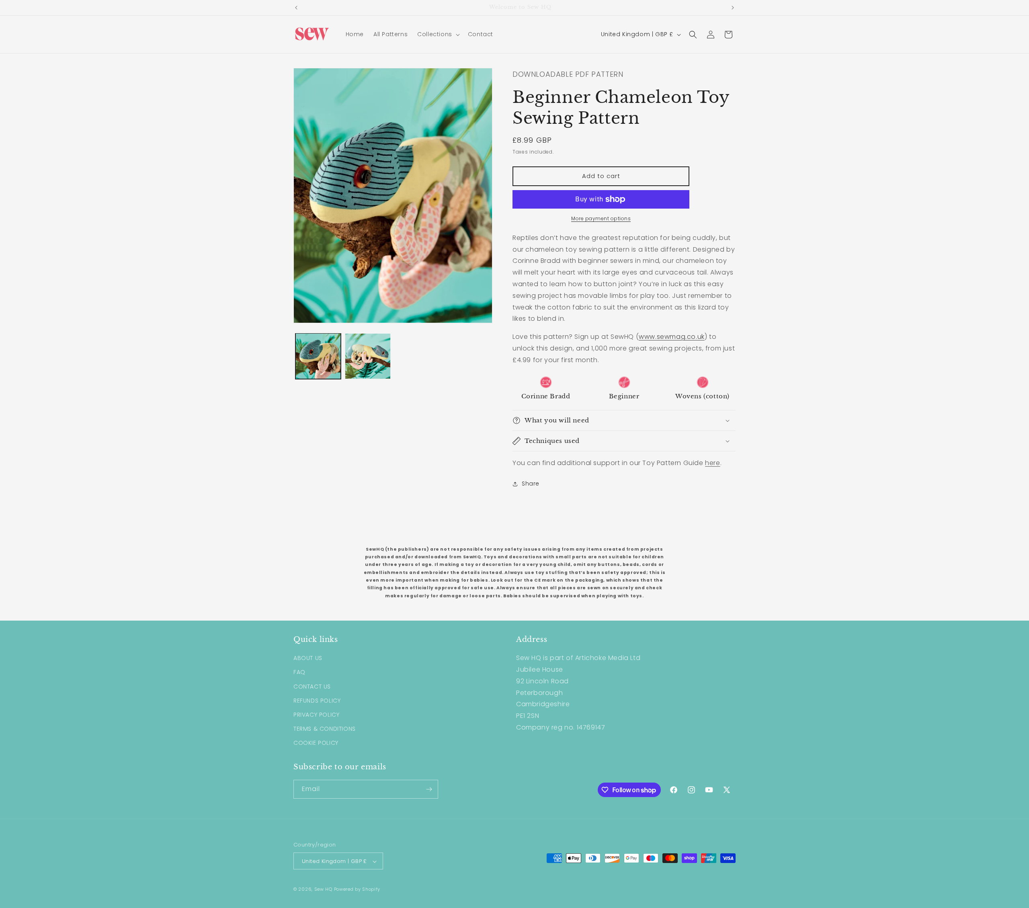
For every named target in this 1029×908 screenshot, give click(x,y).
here (712, 462)
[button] (437, 34)
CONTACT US (312, 687)
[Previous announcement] (296, 7)
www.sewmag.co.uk (672, 336)
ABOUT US (307, 658)
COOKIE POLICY (315, 743)
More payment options (601, 218)
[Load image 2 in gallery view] (367, 356)
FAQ (299, 672)
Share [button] (530, 484)
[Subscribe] (429, 789)
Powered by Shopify (357, 889)
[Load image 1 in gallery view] (318, 356)
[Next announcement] (733, 7)
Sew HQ (323, 889)
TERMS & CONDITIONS (324, 729)
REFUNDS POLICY (316, 701)
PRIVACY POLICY (316, 715)
